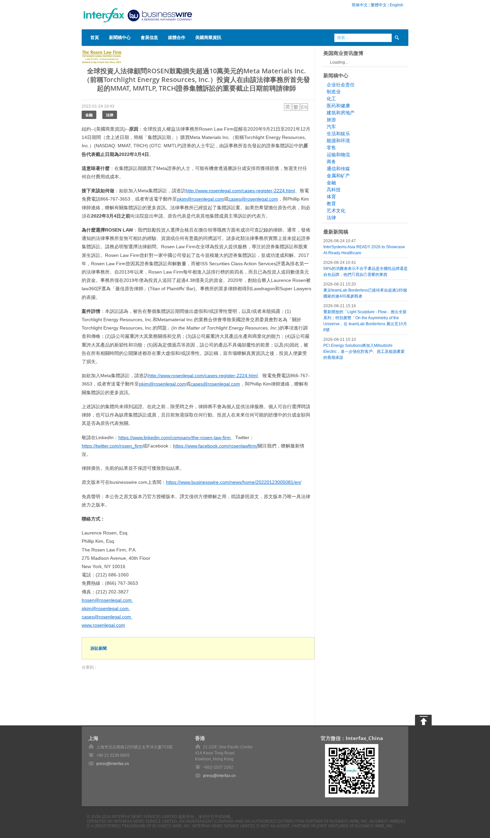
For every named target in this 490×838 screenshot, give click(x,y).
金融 (89, 114)
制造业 (334, 91)
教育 (331, 203)
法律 (109, 114)
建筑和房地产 (341, 112)
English (396, 5)
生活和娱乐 (338, 133)
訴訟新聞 (99, 648)
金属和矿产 (338, 175)
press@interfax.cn (112, 763)
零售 (331, 147)
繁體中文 (379, 5)
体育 (331, 196)
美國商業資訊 (208, 37)
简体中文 (360, 5)
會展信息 (149, 37)
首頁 (94, 37)
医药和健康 (338, 105)
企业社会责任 (341, 84)
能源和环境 (338, 140)
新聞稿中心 (120, 37)
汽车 (331, 126)
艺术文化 (336, 210)
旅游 (331, 119)
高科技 (334, 189)
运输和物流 (338, 154)
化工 (331, 98)
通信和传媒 (338, 168)
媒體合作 (176, 37)
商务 (331, 161)
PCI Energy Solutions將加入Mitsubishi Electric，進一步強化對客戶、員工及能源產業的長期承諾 (364, 351)
